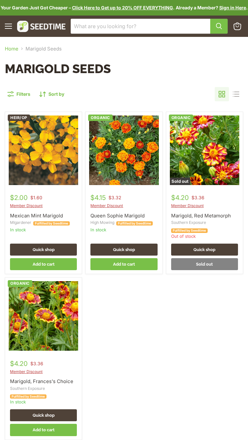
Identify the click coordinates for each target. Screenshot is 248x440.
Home (11, 48)
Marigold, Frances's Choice (41, 381)
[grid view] (222, 94)
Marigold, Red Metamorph (201, 216)
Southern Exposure (188, 222)
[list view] (236, 94)
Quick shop (44, 249)
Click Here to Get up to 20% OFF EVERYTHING (122, 7)
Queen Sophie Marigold (117, 216)
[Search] (219, 26)
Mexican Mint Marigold (36, 216)
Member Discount (26, 205)
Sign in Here (232, 7)
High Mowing (102, 222)
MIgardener (20, 222)
